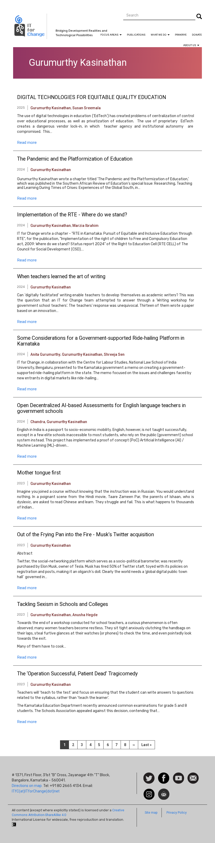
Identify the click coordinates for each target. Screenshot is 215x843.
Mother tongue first (39, 473)
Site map (151, 812)
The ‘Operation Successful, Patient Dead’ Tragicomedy (77, 674)
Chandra (37, 422)
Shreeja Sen (114, 354)
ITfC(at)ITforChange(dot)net (36, 791)
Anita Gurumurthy (45, 354)
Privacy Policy (176, 812)
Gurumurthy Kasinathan (50, 108)
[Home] (30, 26)
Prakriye (181, 34)
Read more (27, 142)
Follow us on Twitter (149, 778)
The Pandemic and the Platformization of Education (74, 159)
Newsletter (163, 791)
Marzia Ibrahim (85, 225)
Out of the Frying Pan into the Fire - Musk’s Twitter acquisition (85, 535)
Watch (178, 775)
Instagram (149, 791)
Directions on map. (27, 786)
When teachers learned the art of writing (61, 277)
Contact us (193, 777)
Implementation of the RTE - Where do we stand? (72, 215)
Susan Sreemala (86, 108)
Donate (197, 34)
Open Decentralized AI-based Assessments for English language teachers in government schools (101, 408)
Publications (136, 34)
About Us (190, 45)
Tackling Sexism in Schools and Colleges (62, 604)
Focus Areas (109, 34)
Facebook (163, 775)
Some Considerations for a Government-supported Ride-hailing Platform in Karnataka (100, 341)
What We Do (159, 34)
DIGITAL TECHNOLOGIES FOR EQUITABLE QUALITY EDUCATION (91, 97)
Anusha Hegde (85, 615)
